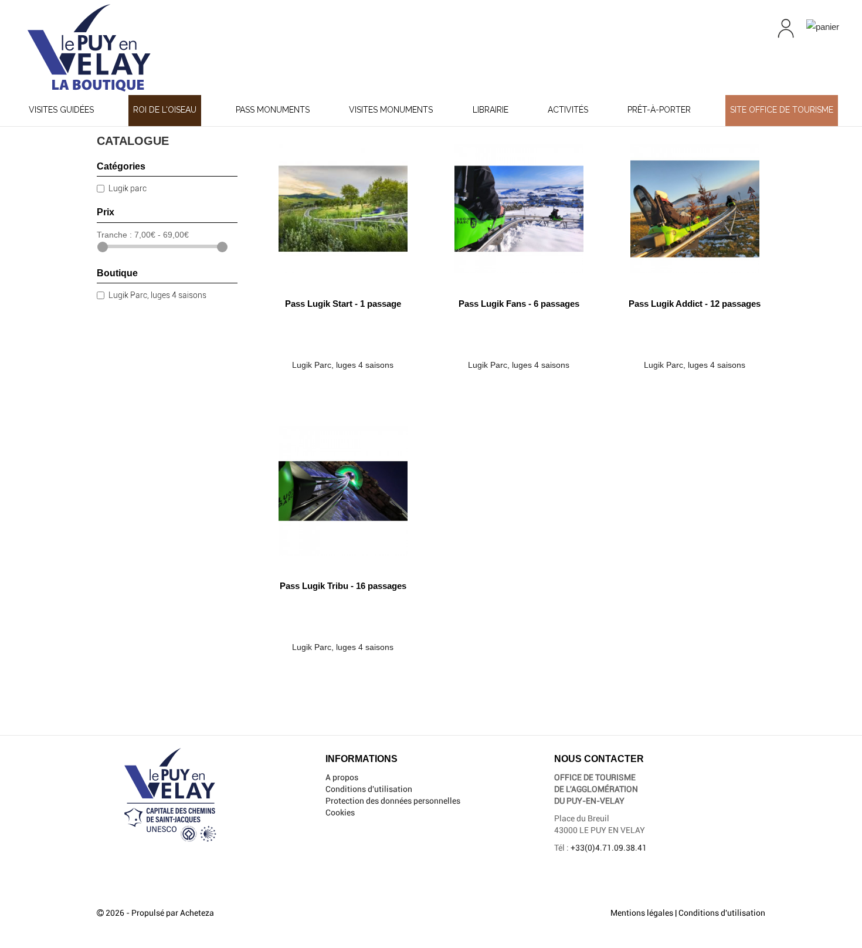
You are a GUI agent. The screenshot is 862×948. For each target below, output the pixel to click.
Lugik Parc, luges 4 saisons (157, 295)
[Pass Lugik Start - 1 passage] (343, 204)
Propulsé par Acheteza (172, 912)
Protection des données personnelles (392, 800)
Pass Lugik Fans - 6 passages (519, 304)
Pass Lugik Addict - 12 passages (695, 304)
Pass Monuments (273, 109)
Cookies (340, 812)
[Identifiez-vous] (786, 28)
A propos (341, 777)
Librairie (490, 109)
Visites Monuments (391, 109)
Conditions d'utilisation (368, 789)
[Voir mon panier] (822, 26)
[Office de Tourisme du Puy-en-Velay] (149, 47)
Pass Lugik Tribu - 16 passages (343, 586)
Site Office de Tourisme (781, 109)
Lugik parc (127, 188)
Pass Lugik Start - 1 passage (343, 304)
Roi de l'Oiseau (164, 109)
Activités (568, 109)
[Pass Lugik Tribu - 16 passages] (343, 486)
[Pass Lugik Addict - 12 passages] (695, 204)
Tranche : (114, 234)
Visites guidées (61, 109)
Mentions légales (641, 912)
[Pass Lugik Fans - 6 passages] (519, 204)
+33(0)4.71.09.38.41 (609, 847)
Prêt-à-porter (659, 109)
